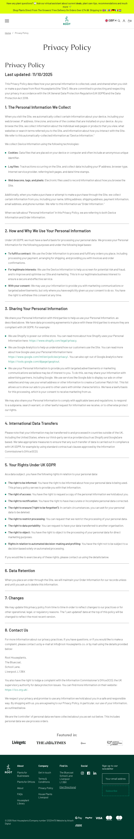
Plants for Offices (26, 781)
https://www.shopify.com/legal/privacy (52, 340)
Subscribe (111, 790)
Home (8, 33)
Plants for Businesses (23, 774)
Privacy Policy (45, 788)
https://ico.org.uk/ (16, 689)
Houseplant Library (23, 802)
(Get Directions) (68, 787)
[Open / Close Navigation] (7, 20)
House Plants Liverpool (45, 796)
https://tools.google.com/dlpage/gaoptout (33, 361)
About (20, 788)
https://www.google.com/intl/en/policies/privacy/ (38, 356)
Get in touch (44, 772)
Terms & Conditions (44, 780)
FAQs (20, 794)
